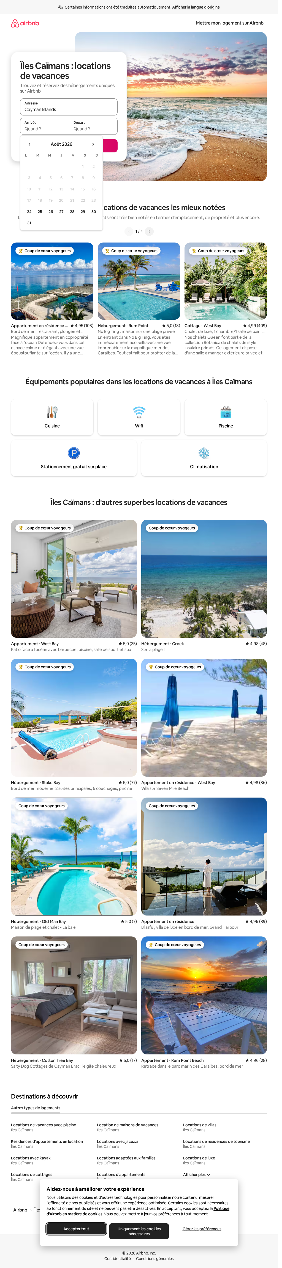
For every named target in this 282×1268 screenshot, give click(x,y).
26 (50, 211)
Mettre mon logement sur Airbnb (230, 23)
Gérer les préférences (201, 1228)
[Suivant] (149, 231)
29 (83, 211)
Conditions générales (155, 1258)
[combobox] (69, 109)
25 (40, 211)
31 (29, 222)
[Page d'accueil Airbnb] (25, 23)
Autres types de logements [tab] (35, 1107)
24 (29, 211)
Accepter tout (76, 1228)
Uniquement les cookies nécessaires (139, 1231)
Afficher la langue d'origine (196, 7)
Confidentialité (117, 1258)
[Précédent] (128, 231)
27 (61, 211)
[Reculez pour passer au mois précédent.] (29, 144)
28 (72, 211)
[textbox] (44, 128)
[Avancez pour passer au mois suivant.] (93, 144)
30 (93, 211)
